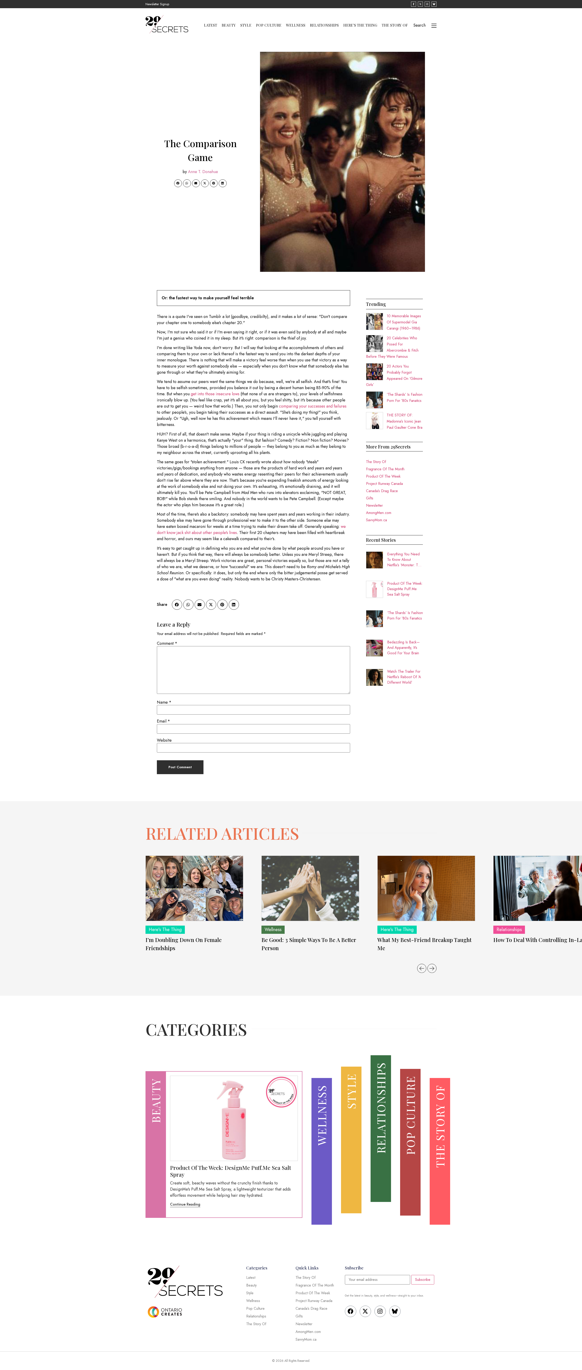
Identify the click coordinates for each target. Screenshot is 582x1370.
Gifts (369, 498)
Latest (210, 25)
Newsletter (374, 505)
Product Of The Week (383, 476)
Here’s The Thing (360, 25)
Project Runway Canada (384, 483)
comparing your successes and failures (312, 406)
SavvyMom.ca (376, 520)
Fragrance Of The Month (385, 469)
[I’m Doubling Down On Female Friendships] (194, 888)
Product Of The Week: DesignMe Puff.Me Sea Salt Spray (405, 589)
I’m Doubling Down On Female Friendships (184, 944)
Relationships (324, 25)
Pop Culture (268, 25)
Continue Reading (185, 1204)
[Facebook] (350, 1311)
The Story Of (395, 25)
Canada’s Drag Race (382, 491)
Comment (167, 643)
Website (164, 740)
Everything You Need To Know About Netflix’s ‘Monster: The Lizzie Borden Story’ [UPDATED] (404, 560)
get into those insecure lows (216, 394)
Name (164, 702)
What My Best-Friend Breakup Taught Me (424, 944)
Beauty (229, 25)
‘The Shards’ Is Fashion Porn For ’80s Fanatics (405, 615)
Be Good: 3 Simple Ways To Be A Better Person (308, 944)
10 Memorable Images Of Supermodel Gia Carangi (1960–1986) (404, 322)
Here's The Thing (165, 929)
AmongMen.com (378, 512)
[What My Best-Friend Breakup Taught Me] (426, 888)
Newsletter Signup (157, 4)
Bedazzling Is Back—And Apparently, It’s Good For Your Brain (403, 648)
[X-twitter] (365, 1311)
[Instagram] (380, 1311)
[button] (178, 183)
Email (163, 721)
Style (245, 25)
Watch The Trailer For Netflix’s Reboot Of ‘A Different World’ (404, 677)
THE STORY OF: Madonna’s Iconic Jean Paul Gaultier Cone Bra (404, 421)
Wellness (295, 25)
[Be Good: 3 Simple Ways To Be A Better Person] (310, 888)
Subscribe (422, 1279)
